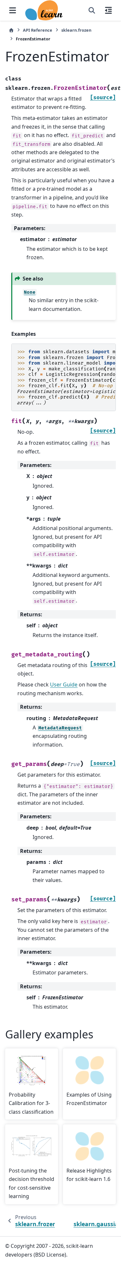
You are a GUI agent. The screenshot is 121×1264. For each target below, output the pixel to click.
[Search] (92, 10)
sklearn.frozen (76, 30)
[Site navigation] (12, 10)
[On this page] (108, 10)
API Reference (37, 30)
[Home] (11, 30)
